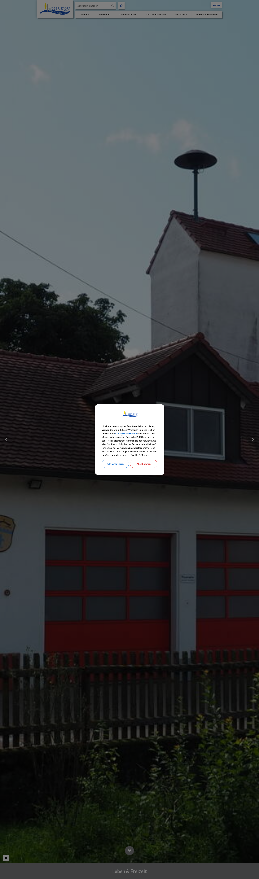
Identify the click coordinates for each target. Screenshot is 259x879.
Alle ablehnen (144, 463)
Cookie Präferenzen (126, 433)
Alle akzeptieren (115, 463)
